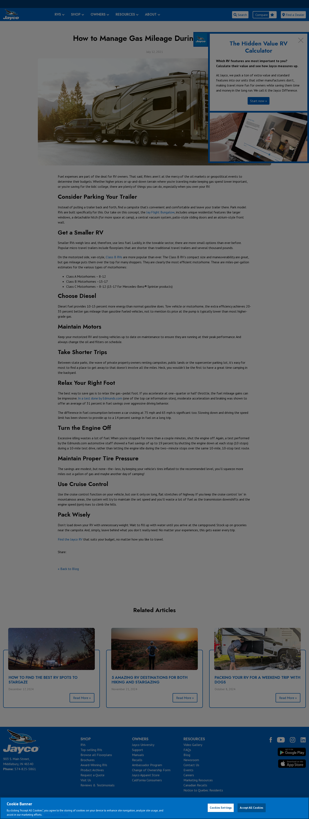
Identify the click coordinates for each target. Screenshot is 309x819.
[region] (154, 808)
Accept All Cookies (251, 808)
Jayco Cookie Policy (56, 814)
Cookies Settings (221, 808)
